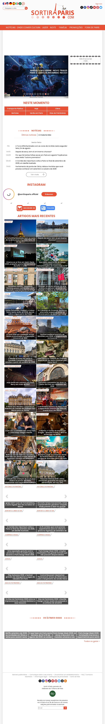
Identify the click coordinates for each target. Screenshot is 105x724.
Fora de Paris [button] (92, 27)
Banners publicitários (19, 675)
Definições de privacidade (58, 677)
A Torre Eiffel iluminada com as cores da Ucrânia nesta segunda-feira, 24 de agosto (41, 147)
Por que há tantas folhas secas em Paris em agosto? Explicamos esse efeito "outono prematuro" (41, 156)
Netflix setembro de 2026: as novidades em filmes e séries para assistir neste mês (16, 635)
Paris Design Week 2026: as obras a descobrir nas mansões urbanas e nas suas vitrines (64, 635)
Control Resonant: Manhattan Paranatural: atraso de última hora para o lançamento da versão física (52, 577)
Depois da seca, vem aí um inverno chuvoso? (33, 151)
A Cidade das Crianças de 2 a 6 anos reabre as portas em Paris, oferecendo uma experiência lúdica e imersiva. (20, 481)
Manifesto (28, 677)
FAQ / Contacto (87, 675)
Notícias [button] (10, 27)
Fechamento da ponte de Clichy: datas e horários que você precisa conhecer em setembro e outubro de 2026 (39, 167)
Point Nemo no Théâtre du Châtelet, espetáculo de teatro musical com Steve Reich (52, 360)
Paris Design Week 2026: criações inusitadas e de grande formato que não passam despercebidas (52, 553)
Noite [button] (53, 27)
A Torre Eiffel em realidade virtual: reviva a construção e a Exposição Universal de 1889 (20, 336)
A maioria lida (44, 135)
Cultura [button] (35, 27)
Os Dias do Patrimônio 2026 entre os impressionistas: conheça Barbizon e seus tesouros (20, 601)
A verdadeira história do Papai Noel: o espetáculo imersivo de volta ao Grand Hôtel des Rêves (52, 408)
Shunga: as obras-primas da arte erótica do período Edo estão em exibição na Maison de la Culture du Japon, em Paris (52, 289)
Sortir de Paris (75, 677)
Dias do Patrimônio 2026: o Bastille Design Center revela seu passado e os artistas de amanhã (52, 601)
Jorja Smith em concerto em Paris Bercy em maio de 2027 (20, 383)
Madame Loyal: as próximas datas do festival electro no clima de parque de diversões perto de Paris (52, 457)
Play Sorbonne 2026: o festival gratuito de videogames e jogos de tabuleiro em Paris (20, 577)
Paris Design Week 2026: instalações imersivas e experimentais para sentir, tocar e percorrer (89, 635)
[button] (6, 76)
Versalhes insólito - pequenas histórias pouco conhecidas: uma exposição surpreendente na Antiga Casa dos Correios (20, 289)
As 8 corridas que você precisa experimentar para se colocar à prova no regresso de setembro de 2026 (52, 530)
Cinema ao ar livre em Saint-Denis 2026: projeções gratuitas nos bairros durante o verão (20, 264)
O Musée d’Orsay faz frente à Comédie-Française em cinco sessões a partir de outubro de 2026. (20, 360)
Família (63, 27)
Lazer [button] (45, 27)
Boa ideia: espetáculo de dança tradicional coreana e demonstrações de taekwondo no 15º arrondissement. (52, 265)
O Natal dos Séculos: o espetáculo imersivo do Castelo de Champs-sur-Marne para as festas (20, 408)
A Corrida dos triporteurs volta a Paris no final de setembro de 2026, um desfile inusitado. (40, 162)
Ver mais (35, 174)
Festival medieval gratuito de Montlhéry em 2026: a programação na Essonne (52, 336)
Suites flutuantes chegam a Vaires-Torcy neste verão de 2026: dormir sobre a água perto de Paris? (20, 312)
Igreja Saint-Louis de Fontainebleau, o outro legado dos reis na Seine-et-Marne (20, 505)
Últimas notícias (29, 135)
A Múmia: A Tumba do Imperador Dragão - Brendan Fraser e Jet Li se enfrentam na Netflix (52, 432)
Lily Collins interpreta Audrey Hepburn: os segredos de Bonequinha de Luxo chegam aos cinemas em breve (46, 72)
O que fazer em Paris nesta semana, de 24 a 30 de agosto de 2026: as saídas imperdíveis (40, 635)
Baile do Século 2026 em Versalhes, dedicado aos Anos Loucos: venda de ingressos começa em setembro (20, 457)
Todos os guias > (92, 641)
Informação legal (41, 677)
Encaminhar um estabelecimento (67, 675)
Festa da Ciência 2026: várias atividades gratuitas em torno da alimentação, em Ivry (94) (52, 481)
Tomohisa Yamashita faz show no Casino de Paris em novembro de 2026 (52, 384)
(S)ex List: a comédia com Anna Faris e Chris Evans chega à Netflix (20, 432)
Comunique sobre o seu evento (41, 675)
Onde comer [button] (24, 27)
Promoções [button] (76, 27)
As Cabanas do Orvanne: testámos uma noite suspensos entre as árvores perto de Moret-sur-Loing (52, 312)
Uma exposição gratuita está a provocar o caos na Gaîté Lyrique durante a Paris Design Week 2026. (20, 553)
